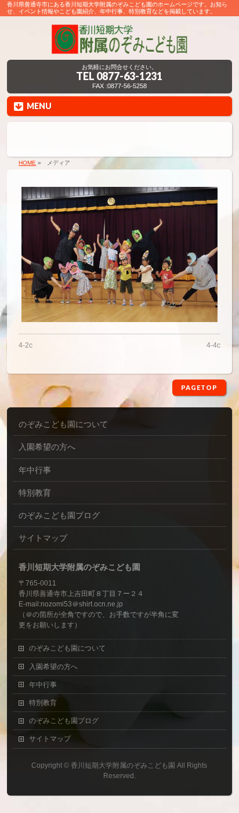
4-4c (213, 345)
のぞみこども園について (63, 424)
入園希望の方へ (47, 446)
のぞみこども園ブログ (59, 515)
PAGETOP (199, 387)
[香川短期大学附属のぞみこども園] (119, 47)
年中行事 (35, 470)
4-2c (25, 345)
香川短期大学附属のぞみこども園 (123, 765)
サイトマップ (43, 538)
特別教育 (35, 492)
